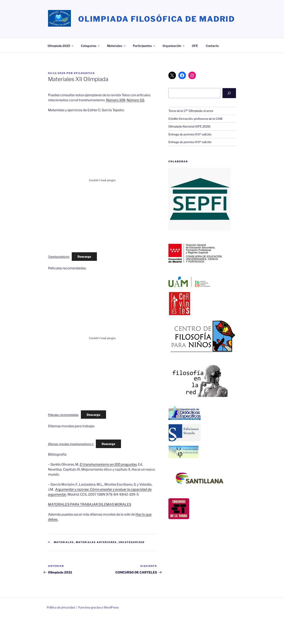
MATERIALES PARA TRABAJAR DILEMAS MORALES (89, 504)
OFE (195, 45)
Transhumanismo (58, 256)
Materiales (114, 45)
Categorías (88, 45)
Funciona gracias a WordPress (98, 607)
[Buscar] (229, 93)
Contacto (212, 45)
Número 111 (135, 100)
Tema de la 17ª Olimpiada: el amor (190, 110)
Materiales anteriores (96, 542)
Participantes (142, 45)
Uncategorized (132, 542)
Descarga (84, 256)
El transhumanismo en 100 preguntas (108, 464)
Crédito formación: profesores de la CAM (195, 118)
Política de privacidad (61, 607)
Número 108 (115, 100)
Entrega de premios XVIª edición (189, 134)
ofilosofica (84, 73)
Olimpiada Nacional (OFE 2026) (189, 126)
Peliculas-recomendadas (63, 414)
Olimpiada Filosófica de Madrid (156, 19)
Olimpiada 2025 (59, 45)
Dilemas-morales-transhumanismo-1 (71, 444)
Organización (172, 45)
